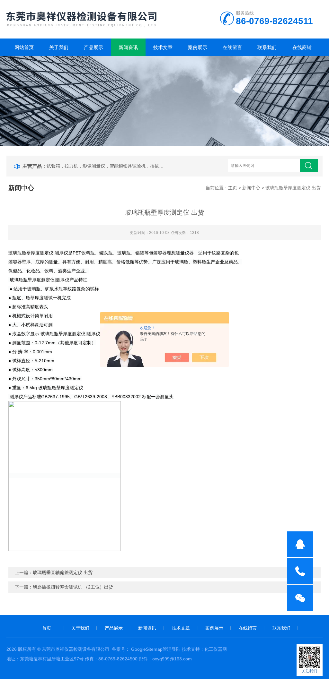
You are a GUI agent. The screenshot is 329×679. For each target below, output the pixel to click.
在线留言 (232, 47)
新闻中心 (251, 187)
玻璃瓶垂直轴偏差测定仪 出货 (63, 572)
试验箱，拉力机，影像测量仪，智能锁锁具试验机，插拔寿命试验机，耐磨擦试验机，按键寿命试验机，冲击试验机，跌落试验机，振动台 (106, 165)
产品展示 (93, 47)
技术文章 (163, 47)
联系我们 (267, 47)
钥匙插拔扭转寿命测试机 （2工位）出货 (73, 586)
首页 (46, 628)
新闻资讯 (128, 47)
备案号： (121, 649)
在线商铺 (302, 47)
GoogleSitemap (147, 649)
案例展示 (197, 47)
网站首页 (24, 47)
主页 (232, 187)
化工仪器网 (215, 649)
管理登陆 (172, 649)
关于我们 (58, 47)
